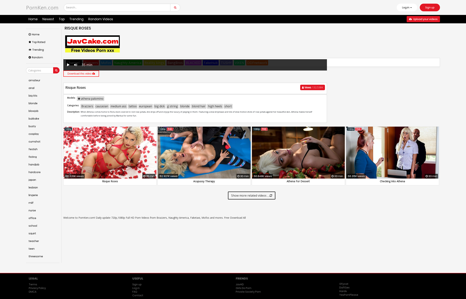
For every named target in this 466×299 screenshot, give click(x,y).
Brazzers (87, 106)
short (228, 106)
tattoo (133, 106)
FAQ (134, 292)
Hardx (343, 291)
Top (62, 19)
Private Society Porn (248, 292)
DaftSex (344, 287)
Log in (136, 288)
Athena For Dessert (298, 181)
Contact (137, 295)
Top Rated (38, 42)
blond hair (199, 106)
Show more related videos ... (250, 196)
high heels (215, 106)
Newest (48, 19)
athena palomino (91, 99)
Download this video (79, 73)
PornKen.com (42, 7)
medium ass (118, 106)
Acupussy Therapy (204, 181)
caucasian (102, 106)
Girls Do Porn (243, 288)
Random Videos (100, 19)
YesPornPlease (348, 295)
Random (37, 57)
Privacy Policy (37, 288)
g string (172, 106)
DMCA (32, 292)
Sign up (430, 7)
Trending (76, 19)
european (145, 106)
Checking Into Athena (392, 181)
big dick (159, 106)
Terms (33, 284)
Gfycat (343, 284)
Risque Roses (110, 181)
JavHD (240, 284)
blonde (184, 106)
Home (33, 19)
